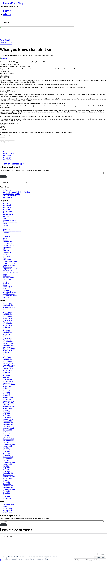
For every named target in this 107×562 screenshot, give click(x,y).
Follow (3, 176)
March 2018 (7, 417)
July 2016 (6, 448)
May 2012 (6, 496)
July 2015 (6, 466)
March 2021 (7, 358)
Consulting (7, 234)
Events (5, 240)
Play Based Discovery (10, 272)
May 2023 (6, 331)
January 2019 (7, 399)
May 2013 (6, 491)
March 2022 (7, 338)
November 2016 (8, 441)
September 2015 (9, 462)
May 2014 (6, 482)
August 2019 (7, 387)
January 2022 (8, 342)
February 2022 (8, 340)
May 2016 (6, 451)
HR (4, 249)
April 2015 (6, 469)
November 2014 (8, 473)
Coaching (6, 229)
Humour (6, 251)
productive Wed (8, 278)
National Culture (9, 265)
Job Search (7, 256)
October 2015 (8, 460)
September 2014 (9, 477)
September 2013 (9, 489)
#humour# (7, 207)
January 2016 (7, 459)
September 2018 (9, 406)
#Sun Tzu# (7, 157)
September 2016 (9, 444)
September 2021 (9, 349)
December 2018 (8, 401)
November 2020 (9, 365)
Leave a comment (6, 44)
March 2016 (7, 455)
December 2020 (8, 363)
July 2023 (6, 327)
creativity (6, 236)
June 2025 (6, 309)
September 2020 (9, 369)
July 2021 (6, 352)
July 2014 (6, 480)
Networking (7, 267)
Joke (4, 258)
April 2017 (6, 437)
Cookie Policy (43, 559)
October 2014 (8, 475)
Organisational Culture (11, 269)
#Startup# (6, 216)
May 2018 (6, 414)
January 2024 (8, 324)
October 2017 (7, 426)
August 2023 (7, 325)
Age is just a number (10, 222)
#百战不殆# (7, 155)
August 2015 (7, 464)
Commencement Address (12, 231)
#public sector (8, 215)
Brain (5, 224)
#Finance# (7, 206)
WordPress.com (8, 512)
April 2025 (6, 311)
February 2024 (8, 322)
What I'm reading (9, 294)
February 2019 (8, 397)
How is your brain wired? (11, 196)
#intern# (6, 209)
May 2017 (6, 435)
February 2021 (8, 360)
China (5, 227)
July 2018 (6, 410)
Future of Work (8, 242)
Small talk (6, 283)
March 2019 (7, 396)
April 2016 (6, 453)
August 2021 (7, 351)
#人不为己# (7, 159)
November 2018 (8, 403)
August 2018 (7, 408)
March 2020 (7, 379)
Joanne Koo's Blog (11, 3)
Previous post (8, 163)
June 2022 (6, 336)
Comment (101, 554)
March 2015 (7, 471)
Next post (22, 163)
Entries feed (7, 508)
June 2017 (6, 433)
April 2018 (6, 415)
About (7, 14)
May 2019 (6, 392)
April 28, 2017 (6, 40)
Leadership (7, 260)
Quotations (7, 279)
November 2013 (8, 487)
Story (5, 285)
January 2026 (8, 304)
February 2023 (8, 333)
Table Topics (7, 287)
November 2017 (8, 424)
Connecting (7, 233)
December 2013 (8, 486)
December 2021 (8, 343)
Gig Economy (7, 243)
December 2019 (8, 383)
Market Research (9, 263)
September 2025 (9, 307)
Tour (4, 288)
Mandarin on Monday (10, 261)
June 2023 (6, 329)
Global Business (8, 245)
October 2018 (7, 405)
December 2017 (8, 423)
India (5, 254)
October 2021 (8, 347)
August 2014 (7, 478)
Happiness (7, 247)
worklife (6, 297)
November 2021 (8, 345)
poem (5, 274)
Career (5, 225)
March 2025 (7, 313)
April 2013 (6, 493)
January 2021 (7, 361)
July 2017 (6, 432)
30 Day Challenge (9, 220)
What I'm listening (9, 292)
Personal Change (6, 42)
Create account (8, 505)
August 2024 (7, 318)
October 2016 (8, 442)
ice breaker (7, 252)
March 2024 (7, 320)
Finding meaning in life (11, 194)
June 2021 (6, 354)
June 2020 (6, 374)
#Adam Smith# (8, 153)
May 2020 (6, 376)
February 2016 (8, 457)
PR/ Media (6, 276)
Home (7, 11)
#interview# (7, 211)
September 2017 (9, 428)
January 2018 (7, 421)
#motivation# (8, 213)
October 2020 (8, 367)
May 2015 (6, 468)
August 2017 (7, 430)
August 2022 (7, 334)
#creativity (7, 204)
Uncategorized (8, 290)
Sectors (5, 281)
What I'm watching (10, 296)
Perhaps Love (8, 197)
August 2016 (7, 446)
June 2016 (6, 450)
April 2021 (6, 356)
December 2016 (8, 439)
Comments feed (8, 510)
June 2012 (6, 495)
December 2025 (8, 306)
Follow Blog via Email (10, 167)
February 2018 (8, 419)
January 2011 (7, 498)
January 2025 (8, 316)
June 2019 (6, 390)
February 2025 (8, 315)
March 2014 (7, 484)
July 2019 (6, 388)
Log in (5, 506)
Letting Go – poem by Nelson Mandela (16, 192)
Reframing (7, 190)
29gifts (5, 218)
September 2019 (9, 385)
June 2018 (6, 412)
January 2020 (8, 381)
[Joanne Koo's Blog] (37, 37)
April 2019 (6, 394)
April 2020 (6, 378)
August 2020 (7, 370)
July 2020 (6, 372)
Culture (5, 238)
